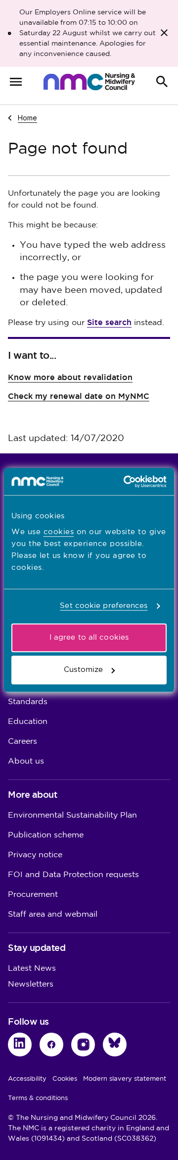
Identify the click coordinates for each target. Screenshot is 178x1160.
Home (27, 117)
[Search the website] (162, 82)
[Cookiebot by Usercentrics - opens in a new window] (126, 481)
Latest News (32, 968)
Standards (27, 702)
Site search (109, 322)
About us (26, 761)
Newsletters (30, 984)
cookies (59, 532)
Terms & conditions (38, 1098)
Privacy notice (35, 855)
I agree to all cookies (89, 637)
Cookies (64, 1079)
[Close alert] (164, 33)
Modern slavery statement (124, 1079)
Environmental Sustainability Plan (72, 815)
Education (27, 721)
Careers (22, 741)
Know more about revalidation (70, 377)
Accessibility (27, 1079)
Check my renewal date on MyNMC (78, 396)
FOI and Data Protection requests (73, 875)
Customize (83, 669)
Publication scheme (46, 835)
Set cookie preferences (103, 606)
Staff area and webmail (52, 914)
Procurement (33, 894)
